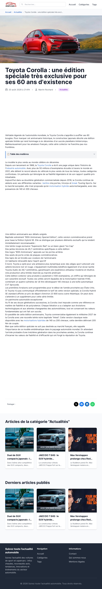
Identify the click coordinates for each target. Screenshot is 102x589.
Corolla (48, 165)
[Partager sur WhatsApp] (92, 404)
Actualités (18, 12)
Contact (72, 553)
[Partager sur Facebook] (81, 404)
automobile (20, 168)
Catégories (84, 4)
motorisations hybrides (35, 320)
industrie (10, 168)
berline (46, 183)
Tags (94, 4)
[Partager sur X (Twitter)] (76, 404)
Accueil (72, 4)
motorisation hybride (59, 186)
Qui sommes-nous (77, 557)
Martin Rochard (45, 89)
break (74, 183)
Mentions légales (77, 561)
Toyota (40, 165)
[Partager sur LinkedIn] (87, 404)
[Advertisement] (51, 112)
